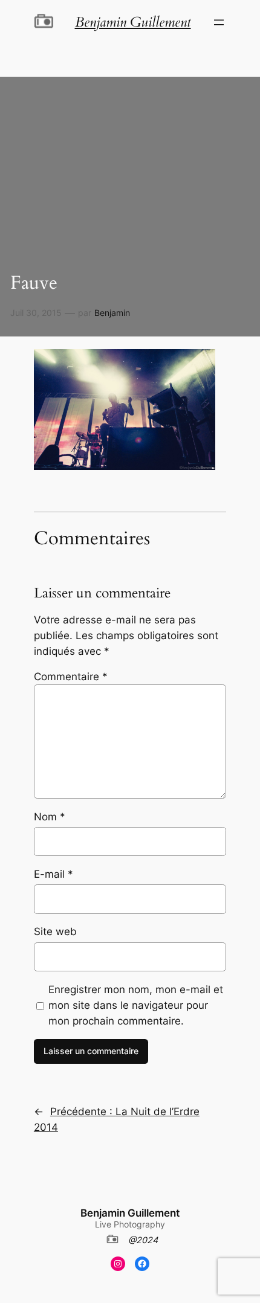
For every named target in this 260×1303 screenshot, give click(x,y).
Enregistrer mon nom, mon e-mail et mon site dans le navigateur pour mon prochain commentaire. (135, 1005)
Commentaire (71, 677)
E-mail (53, 874)
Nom (49, 817)
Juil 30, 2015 (36, 312)
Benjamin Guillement (130, 1213)
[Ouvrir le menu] (219, 22)
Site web (55, 931)
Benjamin (112, 312)
